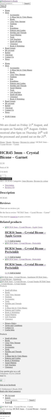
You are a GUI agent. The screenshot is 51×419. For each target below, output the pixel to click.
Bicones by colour (27, 142)
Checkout (9, 55)
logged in (14, 217)
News (7, 59)
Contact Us (9, 57)
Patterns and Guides (18, 30)
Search (26, 3)
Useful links (9, 330)
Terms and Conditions (13, 325)
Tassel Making (15, 35)
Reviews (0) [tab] (9, 187)
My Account (10, 395)
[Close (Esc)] (8, 416)
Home (7, 10)
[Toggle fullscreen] (3, 416)
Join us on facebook (8, 385)
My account (9, 50)
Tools (12, 37)
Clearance (14, 44)
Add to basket (6, 179)
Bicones (16, 142)
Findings (13, 24)
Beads (12, 19)
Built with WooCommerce (10, 391)
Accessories (14, 15)
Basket (7, 53)
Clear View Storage (17, 21)
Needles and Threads (18, 33)
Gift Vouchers (15, 39)
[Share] (6, 416)
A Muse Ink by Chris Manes (21, 17)
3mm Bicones (27, 181)
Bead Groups (10, 48)
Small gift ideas (16, 41)
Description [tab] (9, 185)
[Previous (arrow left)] (1, 418)
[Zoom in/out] (1, 416)
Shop (7, 13)
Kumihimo (14, 28)
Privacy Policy (10, 323)
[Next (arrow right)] (3, 418)
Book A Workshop (17, 46)
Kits (11, 26)
